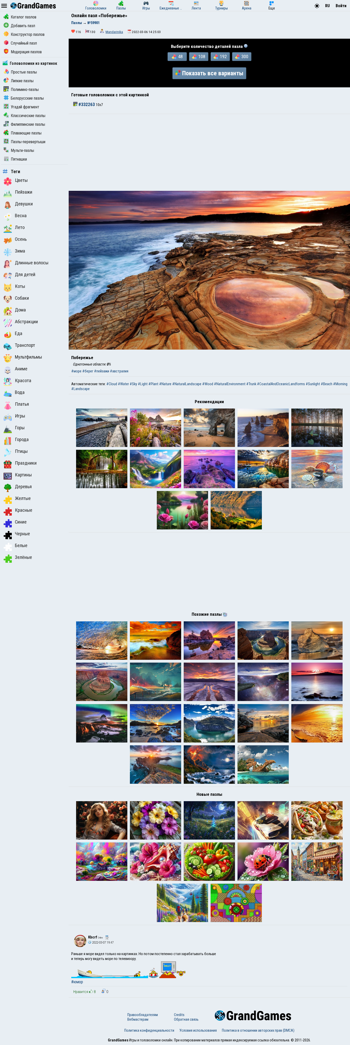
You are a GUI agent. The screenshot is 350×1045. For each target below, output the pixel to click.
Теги (15, 171)
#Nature (165, 384)
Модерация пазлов (26, 51)
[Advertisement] (209, 152)
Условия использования (198, 1030)
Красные (23, 510)
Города (22, 439)
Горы (20, 428)
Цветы (21, 180)
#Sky (133, 384)
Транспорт (25, 345)
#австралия (119, 371)
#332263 (86, 104)
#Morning (340, 384)
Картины (23, 475)
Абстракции (26, 322)
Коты (20, 286)
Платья (22, 404)
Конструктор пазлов (28, 34)
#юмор (77, 981)
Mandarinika (114, 32)
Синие (21, 522)
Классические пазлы (28, 115)
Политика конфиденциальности (149, 1030)
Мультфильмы (28, 357)
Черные (22, 534)
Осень (21, 239)
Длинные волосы (31, 263)
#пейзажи (101, 371)
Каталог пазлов (23, 17)
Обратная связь (186, 1019)
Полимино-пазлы (25, 89)
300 (244, 56)
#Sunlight (313, 384)
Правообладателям (142, 1014)
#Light (143, 384)
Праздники (26, 463)
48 (180, 56)
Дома (20, 310)
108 (201, 56)
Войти (341, 5)
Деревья (23, 486)
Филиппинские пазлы (28, 124)
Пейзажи (23, 192)
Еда (18, 333)
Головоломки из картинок (33, 63)
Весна (21, 215)
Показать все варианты (212, 73)
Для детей (25, 274)
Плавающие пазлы (26, 133)
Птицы (21, 451)
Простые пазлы (24, 72)
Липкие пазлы (22, 80)
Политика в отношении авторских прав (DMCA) (258, 1030)
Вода (20, 392)
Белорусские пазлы (27, 98)
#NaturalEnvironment (229, 384)
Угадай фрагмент (25, 106)
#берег (87, 371)
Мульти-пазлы (22, 150)
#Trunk (251, 384)
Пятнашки (19, 159)
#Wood (207, 384)
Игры (20, 416)
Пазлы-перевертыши (28, 141)
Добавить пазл (23, 25)
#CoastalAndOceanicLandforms (281, 384)
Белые (21, 545)
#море (76, 371)
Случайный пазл (24, 43)
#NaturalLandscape (186, 384)
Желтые (23, 498)
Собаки (22, 298)
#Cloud (111, 384)
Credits (179, 1014)
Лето (20, 227)
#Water (123, 384)
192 (223, 56)
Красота (23, 380)
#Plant (153, 384)
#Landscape (80, 388)
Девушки (24, 204)
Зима (20, 251)
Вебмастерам (137, 1019)
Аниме (21, 369)
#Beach (326, 384)
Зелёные (23, 557)
